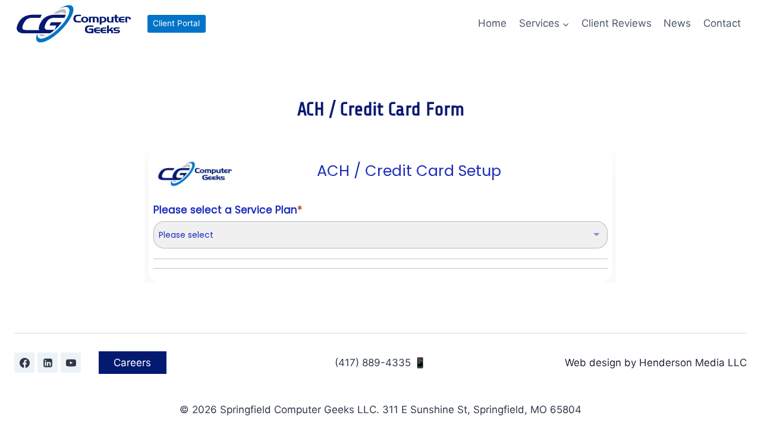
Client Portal (176, 23)
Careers (132, 363)
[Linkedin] (47, 363)
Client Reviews (616, 23)
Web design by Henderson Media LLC (656, 363)
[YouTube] (71, 363)
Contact (722, 23)
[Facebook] (24, 363)
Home (492, 23)
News (677, 23)
